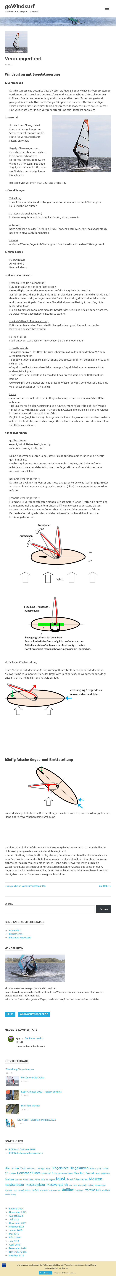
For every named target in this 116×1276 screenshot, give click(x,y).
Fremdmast (93, 1173)
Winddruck (106, 1190)
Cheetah (13, 1173)
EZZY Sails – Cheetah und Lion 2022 (36, 1119)
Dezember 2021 (17, 1222)
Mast (61, 1178)
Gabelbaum (105, 1173)
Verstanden (45, 1273)
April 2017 (14, 1244)
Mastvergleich (57, 1184)
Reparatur (8, 1190)
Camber (105, 1168)
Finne (70, 1173)
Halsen (37, 1179)
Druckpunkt (46, 1173)
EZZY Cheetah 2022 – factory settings (41, 1091)
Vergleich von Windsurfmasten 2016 (26, 885)
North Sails (82, 1185)
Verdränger (79, 1190)
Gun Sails (18, 1179)
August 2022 (16, 1215)
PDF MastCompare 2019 (22, 1149)
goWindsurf (20, 6)
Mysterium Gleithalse (32, 1077)
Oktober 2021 (16, 1226)
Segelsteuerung (54, 1190)
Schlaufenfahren (24, 1190)
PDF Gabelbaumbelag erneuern (26, 1152)
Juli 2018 (14, 1240)
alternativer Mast (15, 1168)
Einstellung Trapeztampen (20, 1069)
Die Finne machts (34, 1038)
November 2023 (18, 1211)
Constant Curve (28, 1173)
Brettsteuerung (95, 1168)
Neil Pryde (73, 1185)
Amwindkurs (31, 1168)
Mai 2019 (14, 1233)
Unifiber (68, 1189)
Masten (95, 1179)
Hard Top (44, 1179)
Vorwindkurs (93, 1189)
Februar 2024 (16, 1208)
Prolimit (91, 1185)
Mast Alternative (77, 1179)
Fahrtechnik (62, 1173)
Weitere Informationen (65, 1273)
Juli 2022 (14, 1219)
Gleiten (9, 1179)
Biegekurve (60, 1168)
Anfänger (41, 1168)
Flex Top (79, 1173)
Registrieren (15, 933)
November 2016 (18, 1251)
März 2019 (15, 1237)
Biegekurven (79, 1168)
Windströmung (10, 1194)
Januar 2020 (15, 1230)
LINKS (10, 1014)
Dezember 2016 (17, 1248)
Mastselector (14, 1184)
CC (6, 1173)
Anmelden (14, 930)
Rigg (15, 1190)
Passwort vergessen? (20, 937)
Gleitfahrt (104, 885)
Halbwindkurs (28, 1179)
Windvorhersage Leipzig (34, 1014)
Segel (35, 1189)
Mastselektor (35, 1184)
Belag (48, 1168)
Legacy (52, 1179)
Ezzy (54, 1173)
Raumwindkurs (100, 1185)
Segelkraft (44, 1190)
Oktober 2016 (16, 1255)
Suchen (9, 903)
